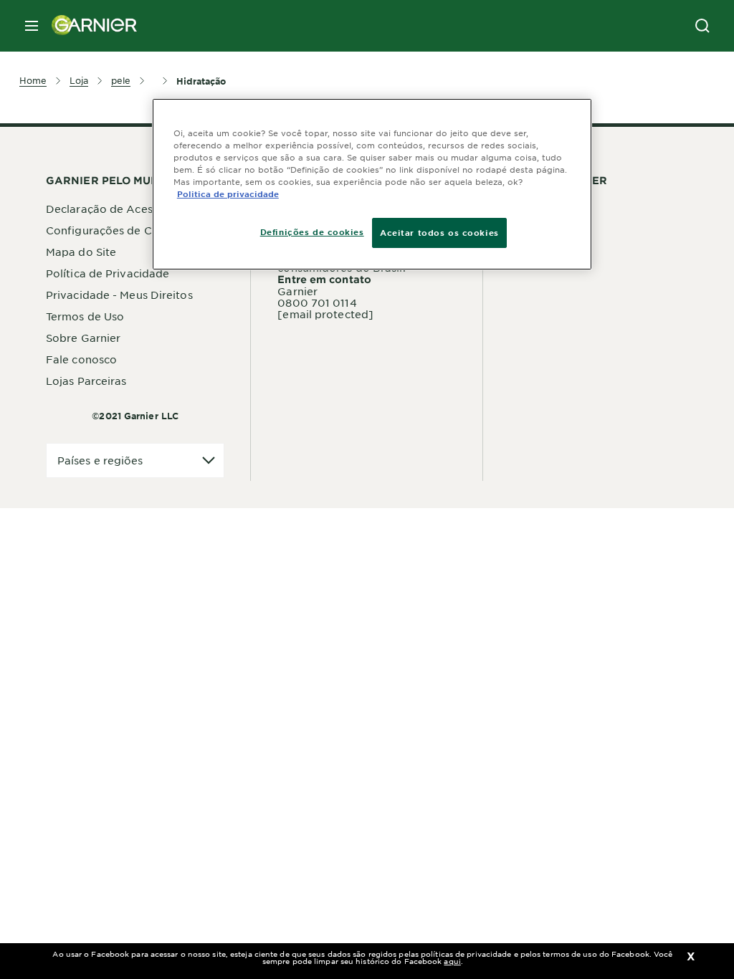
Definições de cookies (312, 231)
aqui (452, 960)
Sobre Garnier (83, 337)
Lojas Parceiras (86, 380)
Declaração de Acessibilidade (125, 208)
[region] (372, 184)
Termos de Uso (85, 316)
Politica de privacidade (228, 193)
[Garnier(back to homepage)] (89, 26)
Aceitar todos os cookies (439, 232)
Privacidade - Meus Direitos (119, 294)
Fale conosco (81, 359)
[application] (135, 460)
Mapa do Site (81, 251)
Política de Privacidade (107, 273)
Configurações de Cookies (116, 230)
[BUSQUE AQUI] (702, 25)
